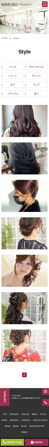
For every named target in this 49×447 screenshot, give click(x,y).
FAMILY (24, 432)
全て (36, 93)
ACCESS (25, 414)
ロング (36, 85)
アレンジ (36, 76)
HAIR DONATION (36, 426)
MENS (7, 426)
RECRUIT (14, 420)
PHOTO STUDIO (40, 420)
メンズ (12, 67)
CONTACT (25, 420)
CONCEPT (14, 414)
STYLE (43, 414)
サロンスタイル (36, 67)
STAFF (4, 420)
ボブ (12, 85)
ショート (12, 76)
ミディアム (12, 93)
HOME (4, 38)
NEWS (16, 426)
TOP (5, 414)
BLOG (24, 426)
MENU (34, 414)
